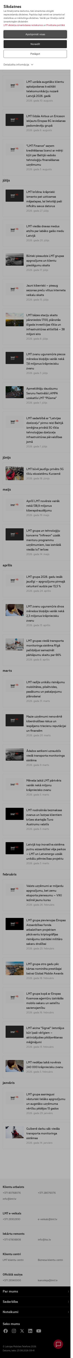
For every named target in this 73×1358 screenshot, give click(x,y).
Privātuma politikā (55, 25)
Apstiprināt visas (35, 34)
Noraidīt (35, 44)
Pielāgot (35, 53)
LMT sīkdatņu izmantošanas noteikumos (23, 25)
